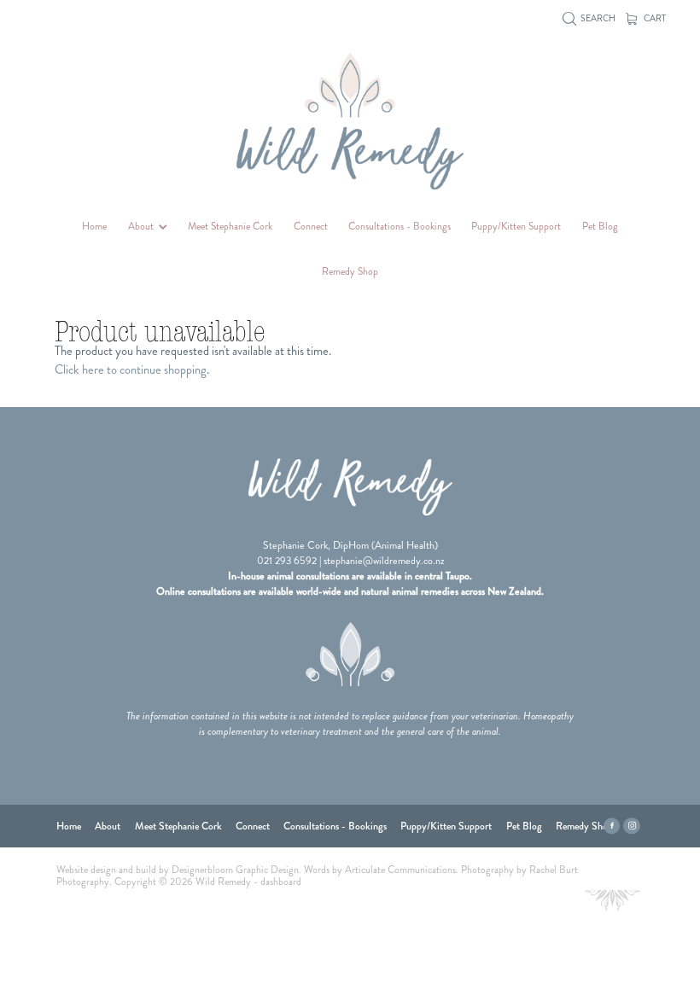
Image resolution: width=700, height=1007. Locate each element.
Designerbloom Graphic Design (235, 870)
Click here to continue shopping (131, 369)
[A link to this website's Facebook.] (612, 826)
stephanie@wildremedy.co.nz (384, 560)
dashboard (280, 882)
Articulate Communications (400, 870)
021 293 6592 (287, 560)
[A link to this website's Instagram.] (631, 826)
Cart (654, 18)
